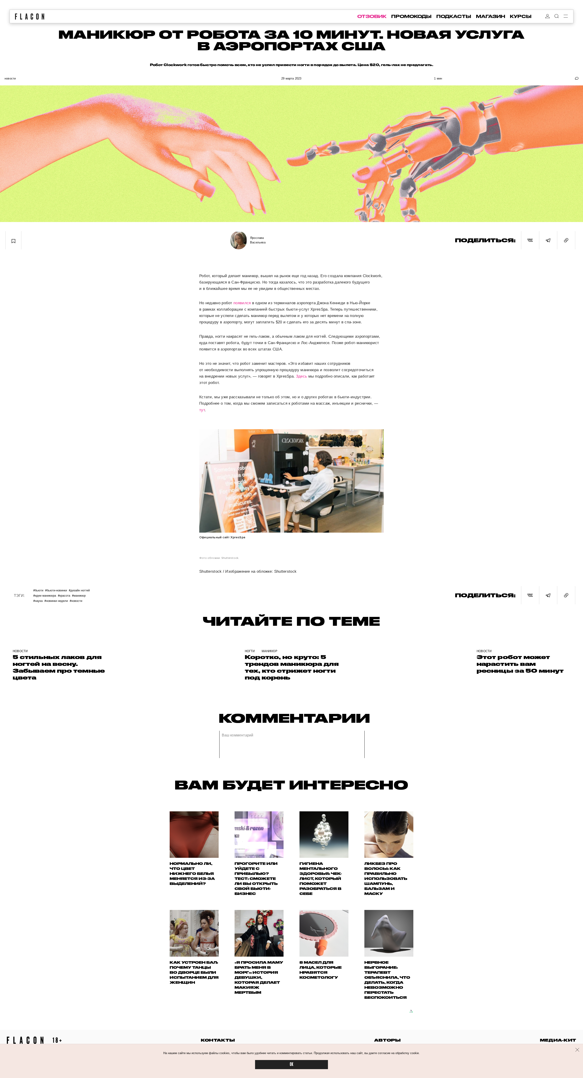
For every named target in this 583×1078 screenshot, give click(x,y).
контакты (218, 1040)
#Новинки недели (56, 600)
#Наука (38, 600)
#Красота (64, 595)
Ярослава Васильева (258, 240)
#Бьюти (38, 590)
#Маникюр (79, 595)
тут (202, 410)
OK (291, 1064)
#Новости (76, 600)
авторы (387, 1040)
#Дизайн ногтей (79, 590)
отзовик (371, 16)
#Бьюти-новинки (56, 590)
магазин (490, 16)
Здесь (302, 376)
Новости (10, 78)
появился (242, 303)
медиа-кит (558, 1040)
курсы (521, 16)
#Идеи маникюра (44, 595)
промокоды (411, 16)
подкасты (453, 16)
